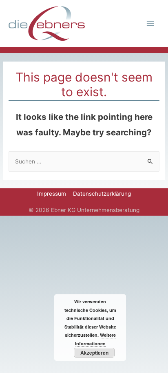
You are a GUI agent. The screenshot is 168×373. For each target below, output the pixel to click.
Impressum (51, 193)
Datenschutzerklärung (102, 193)
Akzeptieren (94, 352)
